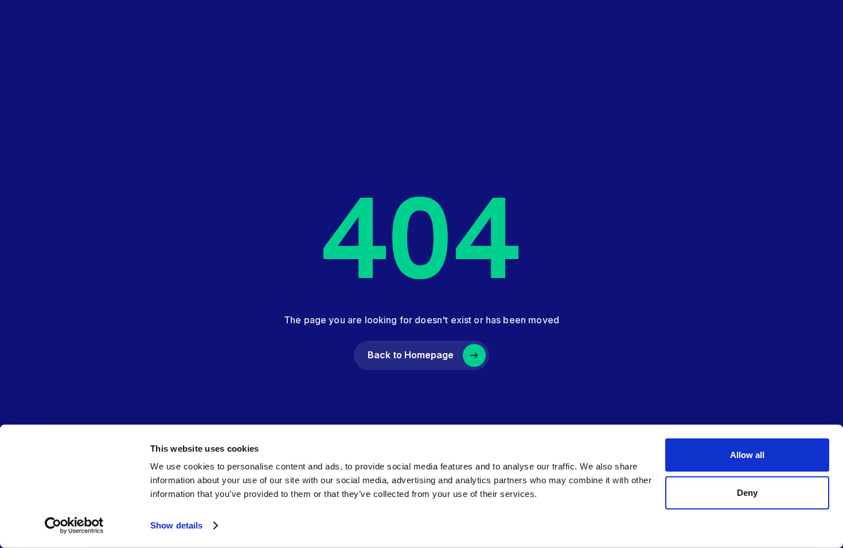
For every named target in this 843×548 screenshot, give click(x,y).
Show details (176, 525)
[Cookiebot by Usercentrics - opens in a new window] (74, 525)
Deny (747, 492)
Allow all (747, 455)
